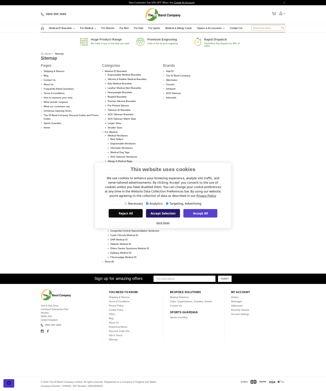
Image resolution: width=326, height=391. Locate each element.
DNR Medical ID (119, 239)
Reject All (126, 213)
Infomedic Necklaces (121, 148)
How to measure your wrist (58, 97)
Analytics (156, 203)
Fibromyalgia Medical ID (123, 257)
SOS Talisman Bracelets (120, 114)
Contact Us (236, 28)
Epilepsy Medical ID (120, 252)
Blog (46, 75)
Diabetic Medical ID (120, 244)
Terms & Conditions (54, 93)
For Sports (154, 28)
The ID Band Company (178, 75)
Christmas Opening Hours (57, 110)
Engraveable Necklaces (123, 143)
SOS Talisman (173, 93)
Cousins (170, 84)
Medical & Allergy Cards (178, 28)
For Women (107, 28)
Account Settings (240, 314)
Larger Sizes (114, 123)
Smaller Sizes (115, 127)
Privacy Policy (116, 305)
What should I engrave (56, 102)
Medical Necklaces (118, 135)
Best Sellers (116, 139)
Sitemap (113, 339)
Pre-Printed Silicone (118, 105)
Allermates (171, 80)
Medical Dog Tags (120, 152)
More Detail (163, 222)
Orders (235, 297)
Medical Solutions (179, 297)
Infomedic (171, 97)
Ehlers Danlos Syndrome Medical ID (129, 248)
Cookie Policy (116, 309)
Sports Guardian (52, 123)
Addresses (236, 305)
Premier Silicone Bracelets (122, 101)
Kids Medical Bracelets (120, 83)
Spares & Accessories (209, 28)
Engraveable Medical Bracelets (124, 74)
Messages (236, 301)
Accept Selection (163, 213)
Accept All (200, 213)
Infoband (170, 88)
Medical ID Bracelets (61, 28)
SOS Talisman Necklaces (123, 156)
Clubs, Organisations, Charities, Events (191, 301)
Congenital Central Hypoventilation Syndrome (134, 230)
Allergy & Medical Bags (120, 161)
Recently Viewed (240, 309)
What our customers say (57, 106)
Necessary (135, 203)
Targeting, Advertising (185, 203)
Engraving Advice (118, 326)
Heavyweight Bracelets (120, 92)
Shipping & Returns (54, 71)
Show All (109, 261)
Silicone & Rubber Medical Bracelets (127, 79)
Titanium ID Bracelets (119, 110)
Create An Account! (184, 2)
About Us (48, 84)
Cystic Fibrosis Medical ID (124, 235)
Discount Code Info (119, 331)
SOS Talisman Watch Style (122, 118)
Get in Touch (115, 335)
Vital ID (170, 71)
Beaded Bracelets (117, 96)
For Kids (138, 28)
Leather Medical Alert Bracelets (124, 88)
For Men (124, 28)
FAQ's (112, 314)
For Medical (87, 28)
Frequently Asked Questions (59, 88)
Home (47, 127)
